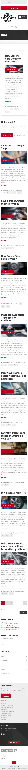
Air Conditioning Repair (6, 715)
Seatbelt (11, 593)
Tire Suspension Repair (6, 713)
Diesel (3, 306)
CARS (20, 106)
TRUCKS (3, 192)
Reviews (7, 108)
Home (2, 754)
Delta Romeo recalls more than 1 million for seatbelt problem (13, 546)
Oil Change (3, 719)
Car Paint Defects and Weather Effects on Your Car (13, 435)
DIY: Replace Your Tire (13, 493)
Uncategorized (6, 138)
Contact (3, 758)
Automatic (4, 364)
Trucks (11, 248)
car (11, 108)
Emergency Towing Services (7, 707)
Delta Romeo (4, 593)
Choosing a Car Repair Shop (13, 147)
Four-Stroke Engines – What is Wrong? (13, 202)
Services (3, 756)
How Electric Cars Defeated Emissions (13, 58)
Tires (11, 535)
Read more (10, 101)
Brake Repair (3, 717)
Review (7, 112)
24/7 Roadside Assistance (7, 705)
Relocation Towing (5, 709)
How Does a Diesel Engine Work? (11, 258)
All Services (3, 703)
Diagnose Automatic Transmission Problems (12, 317)
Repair (14, 192)
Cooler (3, 424)
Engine (8, 306)
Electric (16, 108)
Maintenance (21, 245)
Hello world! (8, 122)
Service (19, 192)
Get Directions (14, 742)
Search (2, 609)
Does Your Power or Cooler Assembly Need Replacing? (13, 375)
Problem (9, 192)
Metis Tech (16, 766)
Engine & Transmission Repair (7, 711)
